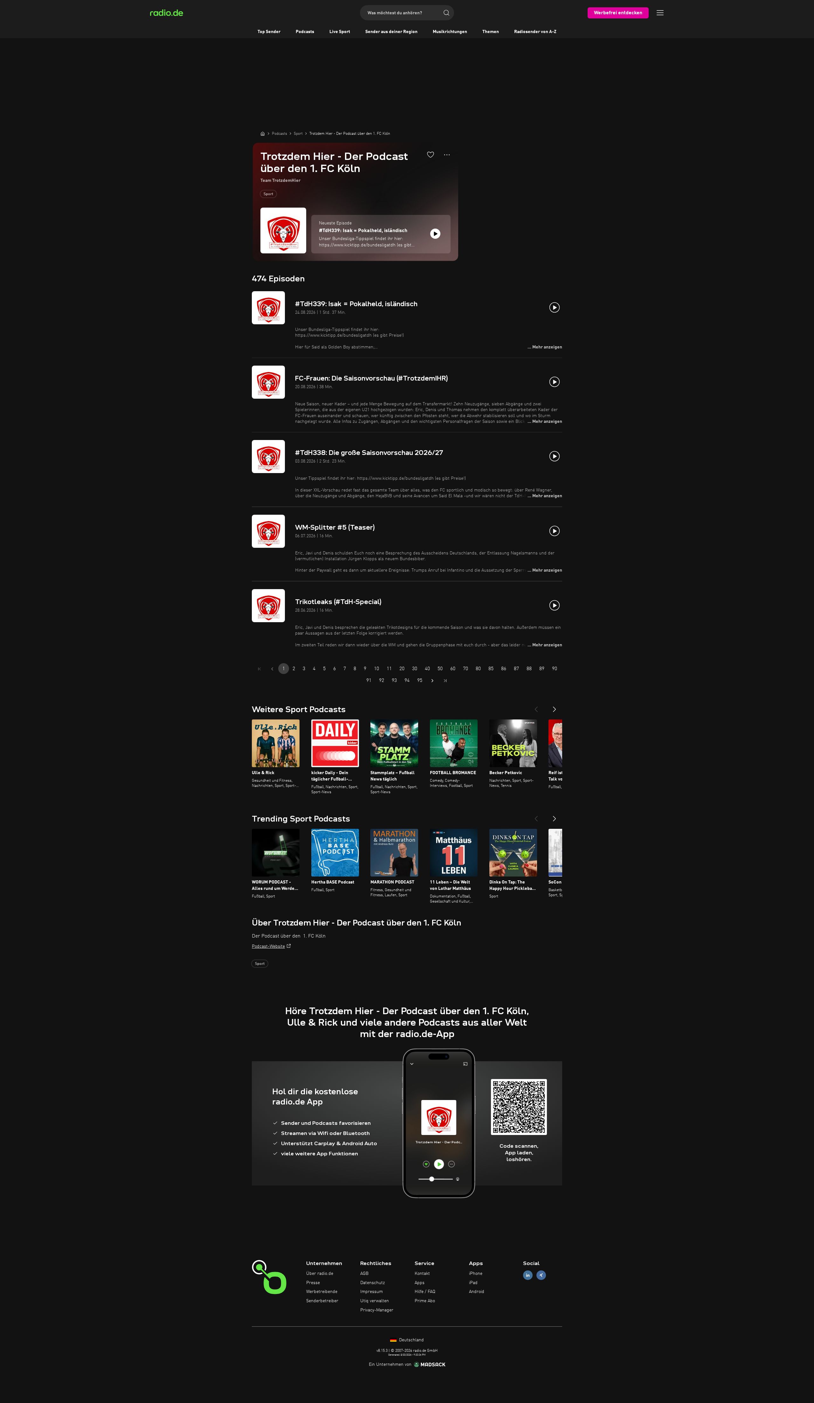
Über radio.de (319, 1273)
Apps (419, 1283)
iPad (473, 1283)
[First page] (259, 669)
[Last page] (445, 681)
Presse (313, 1283)
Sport (268, 194)
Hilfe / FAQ (425, 1292)
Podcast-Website (268, 946)
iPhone (475, 1273)
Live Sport (339, 32)
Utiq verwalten (374, 1301)
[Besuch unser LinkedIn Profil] (527, 1275)
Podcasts (305, 32)
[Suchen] (446, 13)
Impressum (371, 1292)
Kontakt (422, 1273)
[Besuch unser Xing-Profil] (541, 1275)
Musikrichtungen (450, 32)
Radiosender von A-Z (535, 32)
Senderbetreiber (322, 1301)
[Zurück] (536, 706)
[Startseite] (262, 133)
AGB (364, 1273)
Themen (490, 32)
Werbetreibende (321, 1292)
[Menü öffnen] (660, 13)
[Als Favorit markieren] (430, 154)
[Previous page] (272, 669)
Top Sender (269, 32)
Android (476, 1292)
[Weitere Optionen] (447, 155)
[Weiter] (554, 706)
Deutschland (411, 1340)
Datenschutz (372, 1283)
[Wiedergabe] (435, 234)
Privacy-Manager (376, 1310)
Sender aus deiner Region (391, 32)
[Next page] (432, 681)
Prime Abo (425, 1301)
